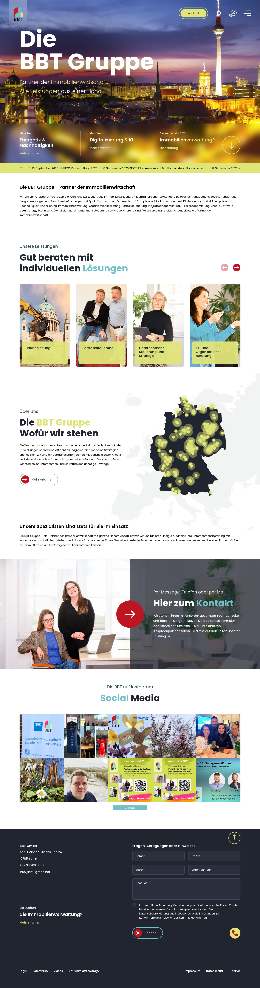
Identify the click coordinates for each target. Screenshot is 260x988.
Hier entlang (169, 148)
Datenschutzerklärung (154, 913)
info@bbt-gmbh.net (35, 872)
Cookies (234, 971)
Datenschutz (214, 971)
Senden (150, 933)
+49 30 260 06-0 (32, 865)
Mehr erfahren (30, 153)
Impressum (192, 971)
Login (23, 971)
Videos (58, 971)
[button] (224, 267)
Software (84, 971)
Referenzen (40, 971)
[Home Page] (130, 614)
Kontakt (193, 13)
